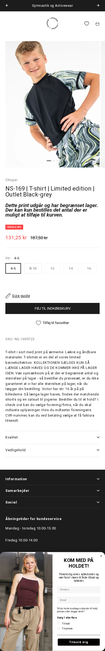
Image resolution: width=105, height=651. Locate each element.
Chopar (11, 180)
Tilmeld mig (79, 642)
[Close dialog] (101, 556)
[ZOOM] (92, 160)
